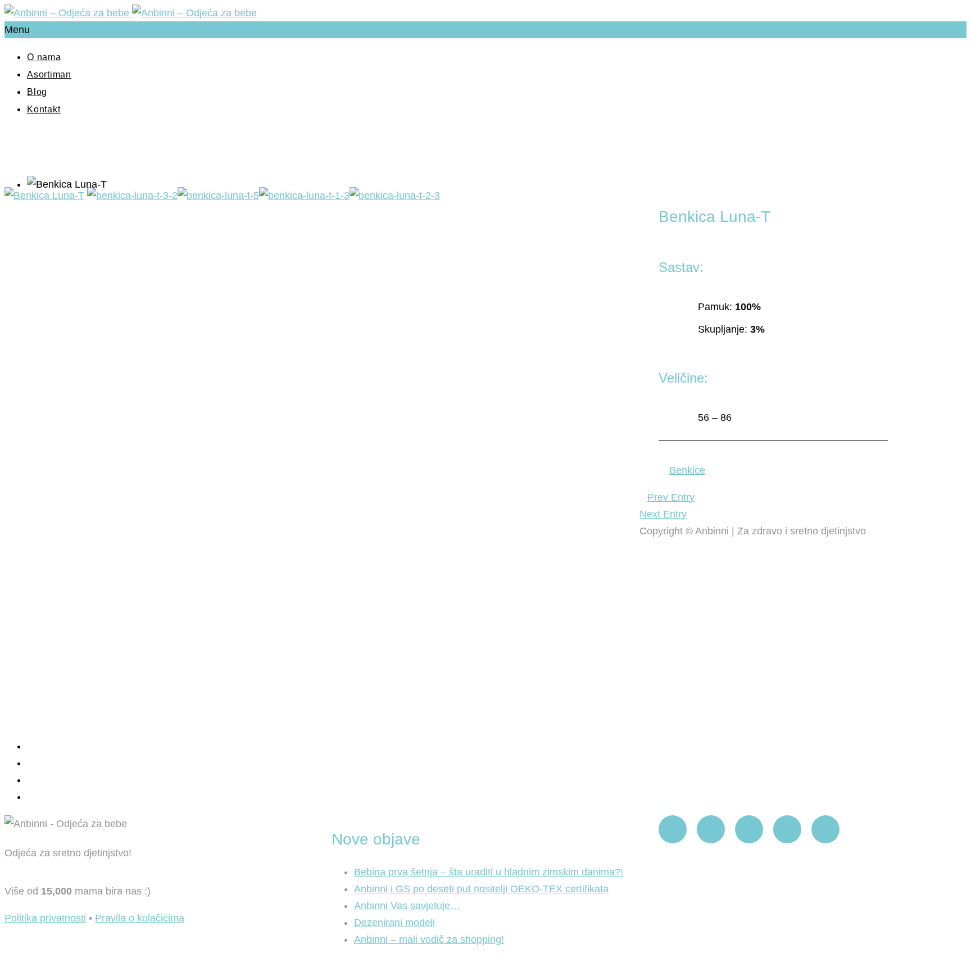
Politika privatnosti (45, 918)
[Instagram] (711, 829)
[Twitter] (787, 829)
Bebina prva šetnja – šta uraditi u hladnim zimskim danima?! (488, 872)
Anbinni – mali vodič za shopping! (429, 939)
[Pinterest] (749, 829)
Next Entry (663, 514)
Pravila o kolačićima (139, 918)
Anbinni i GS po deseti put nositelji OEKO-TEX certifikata (481, 889)
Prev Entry (671, 497)
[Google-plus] (825, 829)
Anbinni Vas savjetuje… (407, 905)
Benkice (687, 470)
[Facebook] (673, 829)
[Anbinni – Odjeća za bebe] (130, 13)
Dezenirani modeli (394, 922)
